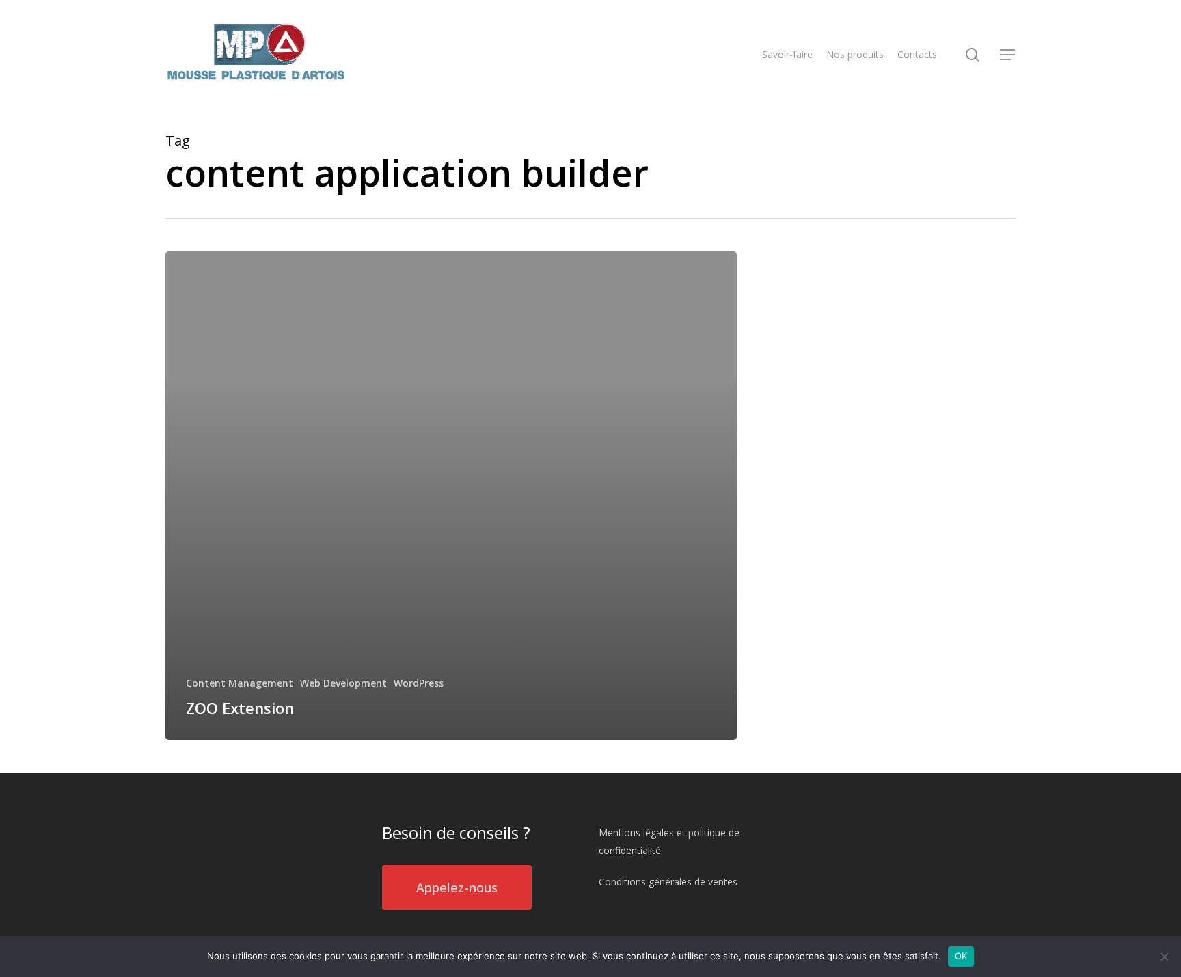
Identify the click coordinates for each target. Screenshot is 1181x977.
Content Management (239, 682)
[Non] (1164, 956)
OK (961, 955)
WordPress (419, 682)
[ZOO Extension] (451, 495)
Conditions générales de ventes (668, 881)
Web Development (343, 682)
